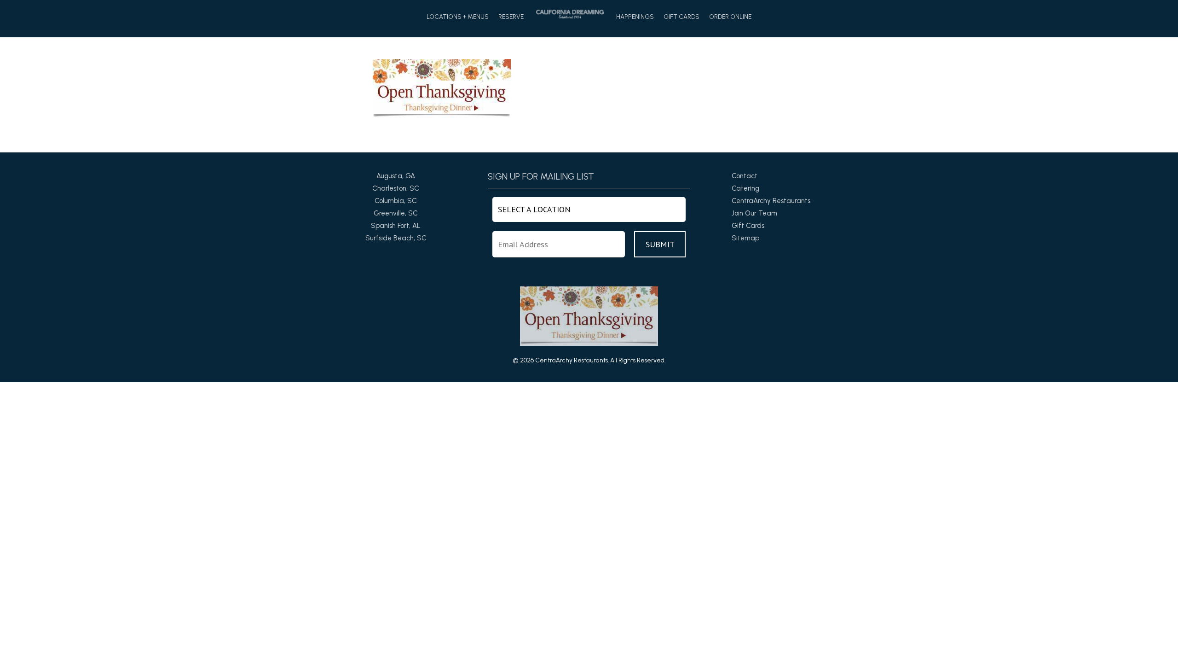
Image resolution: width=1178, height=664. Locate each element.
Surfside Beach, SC (396, 238)
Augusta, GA (395, 176)
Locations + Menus (458, 17)
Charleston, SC (395, 188)
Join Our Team (754, 213)
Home (570, 14)
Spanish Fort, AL (396, 225)
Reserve (511, 17)
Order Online (730, 17)
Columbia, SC (396, 201)
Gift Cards (681, 17)
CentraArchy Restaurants (771, 201)
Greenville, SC (396, 213)
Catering (745, 188)
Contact (744, 176)
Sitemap (745, 238)
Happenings (635, 17)
